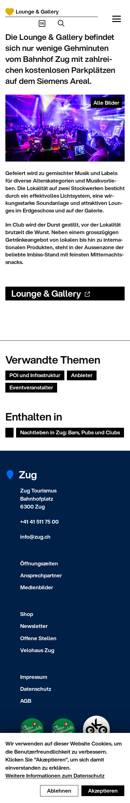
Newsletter (34, 626)
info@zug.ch (35, 537)
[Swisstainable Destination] (63, 730)
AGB (25, 701)
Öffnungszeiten (39, 563)
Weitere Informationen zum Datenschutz (54, 775)
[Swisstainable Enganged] (32, 729)
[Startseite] (9, 12)
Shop (26, 614)
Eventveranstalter (31, 387)
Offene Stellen (38, 638)
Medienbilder (36, 587)
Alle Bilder (106, 103)
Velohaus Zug (37, 650)
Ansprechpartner (41, 575)
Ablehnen (59, 791)
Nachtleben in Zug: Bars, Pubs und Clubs (70, 432)
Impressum (33, 677)
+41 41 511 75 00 (39, 521)
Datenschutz (35, 689)
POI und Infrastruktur (34, 375)
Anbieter (81, 375)
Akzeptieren (103, 791)
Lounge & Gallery (46, 293)
